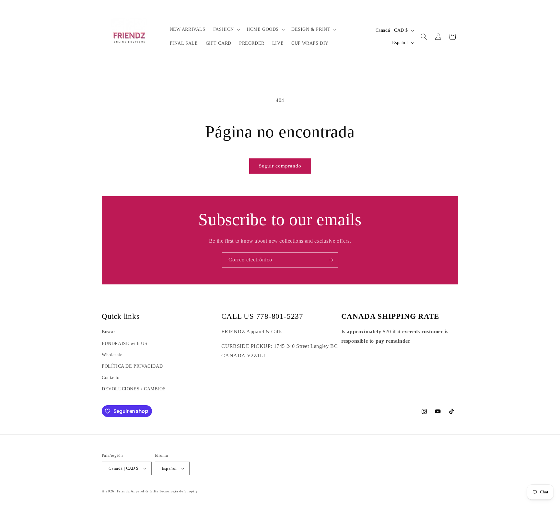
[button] (226, 29)
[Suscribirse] (331, 260)
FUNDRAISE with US (124, 343)
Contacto (111, 377)
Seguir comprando (280, 165)
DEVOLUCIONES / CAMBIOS (134, 388)
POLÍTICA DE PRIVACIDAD (132, 366)
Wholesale (112, 354)
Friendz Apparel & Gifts (138, 491)
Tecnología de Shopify (178, 491)
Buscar (108, 331)
